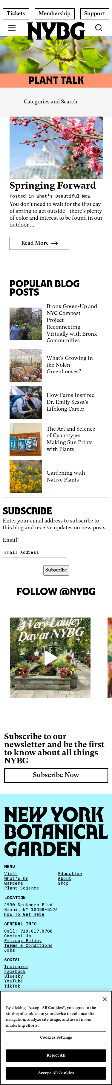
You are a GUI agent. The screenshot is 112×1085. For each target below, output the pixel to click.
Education (70, 873)
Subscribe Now (56, 775)
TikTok (12, 986)
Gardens (13, 883)
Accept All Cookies (56, 1073)
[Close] (104, 999)
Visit (11, 873)
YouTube (13, 981)
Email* (11, 540)
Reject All (56, 1056)
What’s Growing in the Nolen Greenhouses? (70, 365)
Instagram (16, 966)
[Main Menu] (12, 27)
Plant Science (21, 888)
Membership (54, 13)
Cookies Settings (56, 1038)
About (64, 878)
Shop (63, 883)
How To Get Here (24, 914)
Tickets (16, 13)
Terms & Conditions (28, 945)
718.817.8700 (36, 931)
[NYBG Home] (56, 31)
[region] (56, 1038)
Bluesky (13, 976)
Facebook (15, 971)
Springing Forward (53, 186)
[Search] (99, 27)
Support (94, 13)
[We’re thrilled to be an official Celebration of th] (50, 658)
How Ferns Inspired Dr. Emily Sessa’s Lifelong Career (71, 402)
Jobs (9, 950)
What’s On (16, 878)
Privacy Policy (23, 940)
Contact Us (17, 935)
